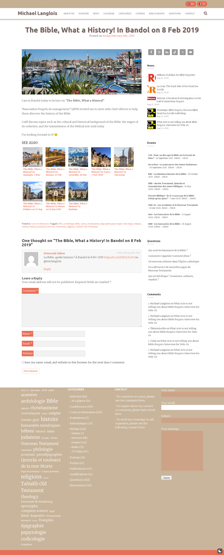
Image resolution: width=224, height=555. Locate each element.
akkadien (35, 390)
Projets (74, 463)
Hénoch (41, 431)
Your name (168, 390)
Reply (47, 269)
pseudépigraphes (49, 454)
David (44, 413)
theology (30, 496)
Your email (168, 402)
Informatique (78, 423)
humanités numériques (40, 425)
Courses (140, 13)
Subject (166, 416)
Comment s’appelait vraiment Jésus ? (169, 255)
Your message (170, 428)
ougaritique (26, 450)
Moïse (54, 437)
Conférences (78, 406)
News (96, 13)
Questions (175, 13)
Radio (75, 447)
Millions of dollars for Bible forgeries (176, 75)
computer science (34, 511)
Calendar (108, 13)
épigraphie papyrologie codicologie (117, 223)
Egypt (52, 511)
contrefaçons (30, 413)
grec (36, 420)
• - (169, 186)
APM (60, 223)
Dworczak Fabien (54, 253)
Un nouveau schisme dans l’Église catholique (173, 261)
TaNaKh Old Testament (86, 226)
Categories (125, 13)
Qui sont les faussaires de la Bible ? (168, 250)
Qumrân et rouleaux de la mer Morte (41, 463)
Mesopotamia (53, 516)
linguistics (38, 515)
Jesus (25, 515)
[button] (219, 550)
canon (83, 223)
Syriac (46, 478)
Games (75, 433)
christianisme (93, 223)
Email (27, 343)
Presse (75, 442)
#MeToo (25, 390)
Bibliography (156, 13)
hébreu (27, 431)
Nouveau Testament (56, 226)
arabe (51, 390)
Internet (76, 437)
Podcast (75, 457)
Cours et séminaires (40, 223)
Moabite (45, 438)
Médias (74, 429)
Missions (84, 13)
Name (27, 333)
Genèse (25, 226)
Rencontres (77, 485)
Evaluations (77, 417)
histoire (32, 226)
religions (70, 226)
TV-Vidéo (77, 451)
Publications (78, 468)
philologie (43, 449)
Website (28, 353)
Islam (50, 431)
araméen (29, 395)
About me (68, 13)
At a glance (78, 400)
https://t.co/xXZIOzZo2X (119, 257)
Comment (30, 290)
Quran (35, 521)
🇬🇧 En (191, 3)
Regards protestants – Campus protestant (40, 471)
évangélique (26, 544)
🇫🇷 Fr (202, 3)
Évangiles (46, 520)
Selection (76, 396)
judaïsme (41, 226)
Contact (190, 13)
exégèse (137, 223)
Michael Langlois (37, 13)
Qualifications (79, 474)
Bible (77, 223)
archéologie (68, 223)
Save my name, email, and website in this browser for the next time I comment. (75, 362)
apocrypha (29, 506)
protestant (28, 454)
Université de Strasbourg (36, 501)
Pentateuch (26, 520)
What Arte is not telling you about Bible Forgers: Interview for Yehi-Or (174, 307)
